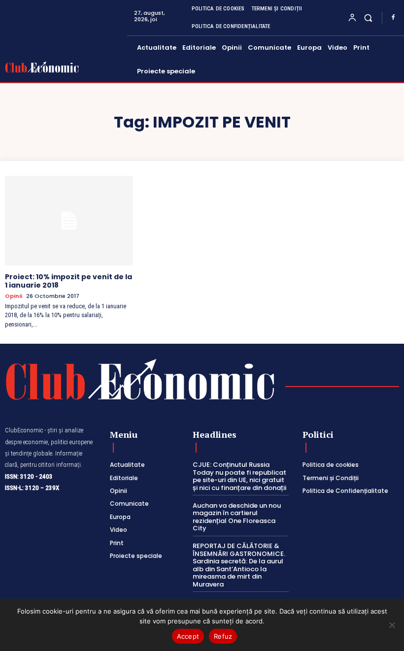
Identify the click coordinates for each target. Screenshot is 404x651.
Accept (188, 636)
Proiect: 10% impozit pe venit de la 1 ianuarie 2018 (68, 281)
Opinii (13, 296)
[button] (368, 17)
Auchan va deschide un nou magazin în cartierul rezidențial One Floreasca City (237, 517)
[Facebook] (393, 18)
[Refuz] (392, 625)
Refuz (223, 636)
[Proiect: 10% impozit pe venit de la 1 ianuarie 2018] (69, 220)
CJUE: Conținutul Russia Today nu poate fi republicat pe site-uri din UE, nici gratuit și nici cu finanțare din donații (239, 476)
